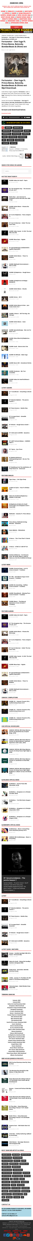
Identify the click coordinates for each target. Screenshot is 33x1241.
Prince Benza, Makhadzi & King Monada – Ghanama (18, 522)
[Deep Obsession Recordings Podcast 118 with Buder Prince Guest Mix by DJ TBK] (5, 1100)
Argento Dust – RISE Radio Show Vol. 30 (19, 1126)
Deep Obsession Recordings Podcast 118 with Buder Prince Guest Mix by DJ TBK (20, 1098)
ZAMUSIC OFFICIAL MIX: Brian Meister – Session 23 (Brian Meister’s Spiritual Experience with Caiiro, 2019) (20, 741)
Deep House (26, 1173)
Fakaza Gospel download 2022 (16, 1042)
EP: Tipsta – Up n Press (15, 449)
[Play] (3, 117)
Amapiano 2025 (18, 127)
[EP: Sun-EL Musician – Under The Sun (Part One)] (5, 226)
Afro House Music (7, 1161)
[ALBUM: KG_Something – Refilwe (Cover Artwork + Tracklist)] (5, 588)
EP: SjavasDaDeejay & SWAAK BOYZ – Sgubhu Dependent (19, 248)
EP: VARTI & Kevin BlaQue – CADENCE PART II (19, 441)
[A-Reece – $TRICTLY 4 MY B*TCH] (5, 550)
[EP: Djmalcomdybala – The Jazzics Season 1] (5, 403)
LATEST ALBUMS (7, 388)
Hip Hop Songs (16, 1188)
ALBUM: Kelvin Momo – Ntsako (18, 289)
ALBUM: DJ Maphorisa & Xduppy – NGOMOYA (18, 281)
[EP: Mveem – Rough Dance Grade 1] (5, 428)
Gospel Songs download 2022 (16, 1040)
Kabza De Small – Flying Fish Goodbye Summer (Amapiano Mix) (20, 962)
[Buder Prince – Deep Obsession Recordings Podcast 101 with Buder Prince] (5, 1119)
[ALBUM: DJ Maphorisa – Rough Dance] (5, 275)
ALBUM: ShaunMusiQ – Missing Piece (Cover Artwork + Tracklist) (19, 593)
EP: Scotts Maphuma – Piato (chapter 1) (20, 215)
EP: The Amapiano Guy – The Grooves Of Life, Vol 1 (20, 189)
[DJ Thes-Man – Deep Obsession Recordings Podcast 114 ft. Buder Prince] (5, 1109)
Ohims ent (10, 140)
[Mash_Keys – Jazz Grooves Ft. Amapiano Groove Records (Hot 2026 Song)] (5, 200)
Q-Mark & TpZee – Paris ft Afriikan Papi (19, 488)
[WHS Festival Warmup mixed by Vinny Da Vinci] (5, 1065)
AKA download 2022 (16, 1016)
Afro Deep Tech (6, 1154)
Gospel (22, 1179)
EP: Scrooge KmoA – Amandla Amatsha (17, 417)
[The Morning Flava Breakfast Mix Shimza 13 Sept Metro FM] (5, 1074)
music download (16, 1024)
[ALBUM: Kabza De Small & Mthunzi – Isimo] (5, 382)
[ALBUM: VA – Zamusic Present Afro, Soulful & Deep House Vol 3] (5, 704)
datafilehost (16, 134)
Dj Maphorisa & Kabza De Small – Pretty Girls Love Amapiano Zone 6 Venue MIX (19, 505)
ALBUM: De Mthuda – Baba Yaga (18, 354)
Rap (3, 1197)
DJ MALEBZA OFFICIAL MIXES (10, 780)
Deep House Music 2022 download (16, 1053)
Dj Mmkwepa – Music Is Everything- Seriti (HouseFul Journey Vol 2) (19, 829)
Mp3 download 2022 (16, 1018)
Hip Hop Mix (21, 1185)
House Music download (16, 1048)
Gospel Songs (15, 1182)
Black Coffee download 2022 (16, 1029)
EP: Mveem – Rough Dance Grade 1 (19, 424)
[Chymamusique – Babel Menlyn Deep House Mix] (5, 989)
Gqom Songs (5, 1185)
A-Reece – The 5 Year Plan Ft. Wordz (19, 538)
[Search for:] (16, 171)
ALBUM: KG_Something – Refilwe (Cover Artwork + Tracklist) (18, 585)
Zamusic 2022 (16, 1000)
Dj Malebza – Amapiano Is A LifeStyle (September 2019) (20, 809)
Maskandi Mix (25, 1191)
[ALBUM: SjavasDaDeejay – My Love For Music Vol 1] (5, 333)
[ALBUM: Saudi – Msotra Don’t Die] (5, 350)
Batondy (27, 130)
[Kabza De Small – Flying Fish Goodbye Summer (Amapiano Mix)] (5, 964)
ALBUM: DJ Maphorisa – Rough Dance (19, 272)
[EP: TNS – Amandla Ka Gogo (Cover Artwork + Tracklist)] (5, 580)
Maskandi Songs (17, 1194)
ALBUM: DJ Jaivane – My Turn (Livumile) (17, 371)
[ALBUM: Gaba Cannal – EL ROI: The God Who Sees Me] (5, 234)
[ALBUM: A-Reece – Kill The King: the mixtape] (5, 317)
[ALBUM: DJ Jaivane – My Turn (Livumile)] (5, 374)
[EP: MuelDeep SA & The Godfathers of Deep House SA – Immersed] (5, 470)
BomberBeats (6, 134)
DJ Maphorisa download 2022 (16, 1035)
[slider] (28, 117)
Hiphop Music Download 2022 (16, 1037)
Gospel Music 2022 (16, 1044)
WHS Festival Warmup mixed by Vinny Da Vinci (20, 1063)
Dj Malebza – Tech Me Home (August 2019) (20, 800)
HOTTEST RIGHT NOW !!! (9, 176)
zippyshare (5, 1200)
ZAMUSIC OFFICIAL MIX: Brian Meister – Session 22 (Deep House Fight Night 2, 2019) (20, 751)
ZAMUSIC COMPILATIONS (10, 697)
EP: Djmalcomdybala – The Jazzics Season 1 (19, 400)
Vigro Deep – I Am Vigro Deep (17, 479)
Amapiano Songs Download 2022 (16, 1007)
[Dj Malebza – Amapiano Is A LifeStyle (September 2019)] (5, 811)
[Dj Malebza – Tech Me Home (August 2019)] (5, 803)
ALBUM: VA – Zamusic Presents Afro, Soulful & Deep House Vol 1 (19, 718)
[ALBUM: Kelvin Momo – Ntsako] (5, 292)
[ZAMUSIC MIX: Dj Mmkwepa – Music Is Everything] (5, 840)
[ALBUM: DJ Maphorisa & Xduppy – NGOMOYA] (5, 284)
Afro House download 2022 (16, 1038)
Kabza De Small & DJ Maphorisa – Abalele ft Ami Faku (18, 496)
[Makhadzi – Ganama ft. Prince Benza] (5, 517)
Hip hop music (6, 1188)
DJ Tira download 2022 (16, 1027)
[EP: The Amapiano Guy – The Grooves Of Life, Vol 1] (5, 192)
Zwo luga (13, 143)
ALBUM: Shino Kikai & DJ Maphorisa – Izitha (19, 338)
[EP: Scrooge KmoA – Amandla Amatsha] (5, 419)
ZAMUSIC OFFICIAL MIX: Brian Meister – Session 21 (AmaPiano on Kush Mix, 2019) (20, 760)
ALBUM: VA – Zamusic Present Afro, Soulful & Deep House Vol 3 (19, 702)
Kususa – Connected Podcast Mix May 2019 (20, 1089)
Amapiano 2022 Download (16, 1006)
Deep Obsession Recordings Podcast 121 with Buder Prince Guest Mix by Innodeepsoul (19, 1080)
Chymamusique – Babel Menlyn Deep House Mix (19, 986)
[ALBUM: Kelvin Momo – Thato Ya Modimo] (5, 259)
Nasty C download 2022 (16, 1013)
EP (11, 1179)
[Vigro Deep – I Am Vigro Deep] (5, 482)
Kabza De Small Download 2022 (16, 1004)
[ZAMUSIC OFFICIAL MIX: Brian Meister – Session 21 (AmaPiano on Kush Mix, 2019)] (5, 762)
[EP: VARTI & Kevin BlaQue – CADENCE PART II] (5, 444)
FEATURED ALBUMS (8, 611)
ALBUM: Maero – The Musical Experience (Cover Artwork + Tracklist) (17, 603)
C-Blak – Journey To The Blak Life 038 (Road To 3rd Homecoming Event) (20, 978)
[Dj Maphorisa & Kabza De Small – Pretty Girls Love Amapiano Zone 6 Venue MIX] (5, 507)
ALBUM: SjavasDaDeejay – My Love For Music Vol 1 (20, 330)
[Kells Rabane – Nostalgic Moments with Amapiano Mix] (5, 1145)
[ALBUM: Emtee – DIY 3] (5, 300)
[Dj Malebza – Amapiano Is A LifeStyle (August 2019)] (5, 820)
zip (22, 1197)
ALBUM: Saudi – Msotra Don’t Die (18, 346)
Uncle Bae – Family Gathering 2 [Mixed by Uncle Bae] (20, 1134)
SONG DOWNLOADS (20, 35)
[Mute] (25, 117)
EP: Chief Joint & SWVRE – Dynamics (19, 433)
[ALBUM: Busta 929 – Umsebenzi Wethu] (5, 366)
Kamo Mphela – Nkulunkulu (17, 530)
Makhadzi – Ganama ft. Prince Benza (19, 513)
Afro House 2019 (25, 1154)
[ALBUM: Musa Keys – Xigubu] (5, 242)
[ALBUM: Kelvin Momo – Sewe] (5, 325)
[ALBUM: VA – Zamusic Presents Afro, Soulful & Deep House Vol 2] (5, 713)
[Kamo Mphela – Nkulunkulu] (5, 533)
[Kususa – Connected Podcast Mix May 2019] (5, 1091)
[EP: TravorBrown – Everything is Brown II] (5, 395)
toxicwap (5, 143)
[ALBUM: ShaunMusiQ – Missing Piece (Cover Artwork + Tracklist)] (5, 596)
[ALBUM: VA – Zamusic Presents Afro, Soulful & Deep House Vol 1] (5, 721)
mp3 (4, 140)
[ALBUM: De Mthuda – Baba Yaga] (5, 358)
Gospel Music (6, 1182)
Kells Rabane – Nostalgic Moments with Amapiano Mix (19, 1142)
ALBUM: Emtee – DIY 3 (15, 297)
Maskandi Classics (15, 1191)
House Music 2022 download (16, 1051)
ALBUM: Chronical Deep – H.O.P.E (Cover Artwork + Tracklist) (18, 569)
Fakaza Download (16, 1031)
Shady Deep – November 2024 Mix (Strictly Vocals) (18, 970)
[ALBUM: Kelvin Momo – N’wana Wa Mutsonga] (5, 210)
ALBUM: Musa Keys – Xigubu (17, 239)
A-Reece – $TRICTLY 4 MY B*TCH (18, 546)
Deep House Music (17, 1176)
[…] (14, 890)
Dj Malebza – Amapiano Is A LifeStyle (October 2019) (20, 792)
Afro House (16, 1154)
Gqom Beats (25, 1182)
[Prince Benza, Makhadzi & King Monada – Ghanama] (5, 525)
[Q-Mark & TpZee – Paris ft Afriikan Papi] (5, 491)
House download (16, 1046)
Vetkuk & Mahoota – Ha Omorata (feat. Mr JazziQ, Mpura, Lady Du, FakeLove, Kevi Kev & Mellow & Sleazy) (20, 556)
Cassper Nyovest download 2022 (16, 1015)
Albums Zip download (16, 1055)
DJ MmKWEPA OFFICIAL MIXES (11, 825)
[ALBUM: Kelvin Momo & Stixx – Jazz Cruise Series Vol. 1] (5, 308)
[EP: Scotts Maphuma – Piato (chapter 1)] (5, 218)
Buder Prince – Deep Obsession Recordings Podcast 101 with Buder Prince (19, 1117)
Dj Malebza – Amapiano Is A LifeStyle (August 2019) (20, 817)
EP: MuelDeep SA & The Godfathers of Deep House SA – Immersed (20, 467)
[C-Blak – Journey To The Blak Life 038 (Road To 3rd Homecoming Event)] (5, 981)
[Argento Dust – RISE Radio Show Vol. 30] (5, 1129)
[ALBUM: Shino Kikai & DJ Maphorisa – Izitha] (5, 341)
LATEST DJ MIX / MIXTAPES (10, 949)
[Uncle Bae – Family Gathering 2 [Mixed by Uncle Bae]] (5, 1137)
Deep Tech (27, 1176)
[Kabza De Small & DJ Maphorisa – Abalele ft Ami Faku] (5, 499)
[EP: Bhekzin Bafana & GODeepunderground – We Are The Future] (5, 461)
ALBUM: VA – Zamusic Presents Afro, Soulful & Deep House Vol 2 (19, 710)
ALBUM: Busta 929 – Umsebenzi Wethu (20, 363)
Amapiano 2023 (24, 1164)
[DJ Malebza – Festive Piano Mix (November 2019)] (5, 787)
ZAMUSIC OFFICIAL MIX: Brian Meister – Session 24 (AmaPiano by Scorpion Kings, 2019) (20, 731)
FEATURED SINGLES (7, 475)
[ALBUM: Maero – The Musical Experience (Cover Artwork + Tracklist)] (5, 604)
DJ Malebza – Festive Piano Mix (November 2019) (18, 784)
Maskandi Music (6, 1194)
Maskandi (5, 1191)
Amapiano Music (17, 130)
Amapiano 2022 (14, 1164)
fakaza (5, 137)
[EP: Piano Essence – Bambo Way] (5, 411)
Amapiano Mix (6, 130)
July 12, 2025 (6, 50)
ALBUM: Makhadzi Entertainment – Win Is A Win (19, 264)
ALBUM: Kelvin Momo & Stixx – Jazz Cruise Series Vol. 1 (19, 306)
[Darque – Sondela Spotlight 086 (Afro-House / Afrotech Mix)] (5, 956)
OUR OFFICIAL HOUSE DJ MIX (10, 726)
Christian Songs (6, 1173)
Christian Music (17, 1170)
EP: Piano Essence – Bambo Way (18, 408)
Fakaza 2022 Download (16, 1033)
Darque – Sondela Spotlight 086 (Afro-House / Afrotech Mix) (20, 953)
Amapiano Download (16, 1009)
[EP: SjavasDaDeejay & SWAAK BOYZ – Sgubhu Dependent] (5, 251)
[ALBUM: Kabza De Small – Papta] (5, 183)
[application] (16, 117)
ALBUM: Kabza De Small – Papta (18, 180)
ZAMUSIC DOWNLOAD (8, 35)
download (26, 134)
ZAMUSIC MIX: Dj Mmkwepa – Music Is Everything (20, 837)
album (23, 1161)
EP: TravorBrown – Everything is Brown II (20, 392)
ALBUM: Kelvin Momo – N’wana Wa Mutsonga (19, 207)
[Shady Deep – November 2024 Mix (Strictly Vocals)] (5, 973)
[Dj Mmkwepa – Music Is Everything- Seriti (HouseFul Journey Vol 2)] (5, 832)
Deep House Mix (6, 1176)
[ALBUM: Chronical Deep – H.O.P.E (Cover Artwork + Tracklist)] (5, 572)
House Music (22, 137)
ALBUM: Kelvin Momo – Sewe (17, 322)
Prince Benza (19, 140)
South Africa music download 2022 (16, 1022)
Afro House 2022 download (16, 1049)
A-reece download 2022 (16, 1011)
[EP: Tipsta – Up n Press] (5, 452)
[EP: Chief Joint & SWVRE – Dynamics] (5, 436)
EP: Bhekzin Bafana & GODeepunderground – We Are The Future (19, 459)
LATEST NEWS (6, 565)
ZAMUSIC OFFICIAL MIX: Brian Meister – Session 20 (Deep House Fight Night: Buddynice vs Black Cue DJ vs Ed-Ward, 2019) (20, 771)
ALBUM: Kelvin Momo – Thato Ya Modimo (18, 256)
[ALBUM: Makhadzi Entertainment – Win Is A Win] (5, 267)
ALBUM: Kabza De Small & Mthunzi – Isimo (19, 380)
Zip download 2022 (16, 1020)
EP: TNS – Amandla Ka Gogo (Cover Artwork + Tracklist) (19, 577)
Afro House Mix (17, 1157)
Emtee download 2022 (16, 1026)
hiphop (13, 1185)
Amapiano (8, 127)
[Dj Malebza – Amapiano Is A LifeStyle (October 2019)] (5, 795)
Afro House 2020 (6, 1157)
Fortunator (12, 137)
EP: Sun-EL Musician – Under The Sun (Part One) (19, 223)
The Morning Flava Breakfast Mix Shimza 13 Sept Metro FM (18, 1071)
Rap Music (9, 1197)
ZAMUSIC (13, 50)
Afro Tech (17, 1161)
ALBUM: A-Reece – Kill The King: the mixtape (19, 314)
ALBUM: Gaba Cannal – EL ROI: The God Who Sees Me (20, 231)
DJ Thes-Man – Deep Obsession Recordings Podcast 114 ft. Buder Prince (18, 1107)
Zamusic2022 (16, 1002)
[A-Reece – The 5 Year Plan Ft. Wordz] (5, 541)
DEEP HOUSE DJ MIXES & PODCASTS (12, 1058)
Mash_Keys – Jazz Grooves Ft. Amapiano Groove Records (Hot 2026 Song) (19, 198)
